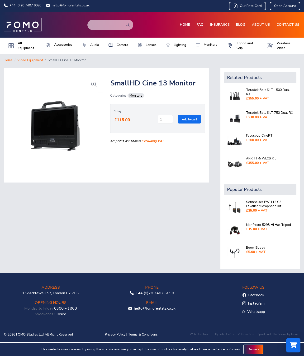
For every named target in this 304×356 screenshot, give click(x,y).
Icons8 (295, 334)
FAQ (200, 24)
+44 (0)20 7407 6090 (25, 5)
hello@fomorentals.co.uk (71, 5)
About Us (261, 24)
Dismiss (253, 349)
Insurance (219, 24)
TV (237, 334)
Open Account (285, 6)
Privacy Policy (115, 334)
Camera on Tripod (253, 334)
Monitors (135, 95)
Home (185, 24)
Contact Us (287, 24)
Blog (240, 24)
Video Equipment (30, 60)
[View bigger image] (55, 123)
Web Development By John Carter (212, 334)
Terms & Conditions (143, 334)
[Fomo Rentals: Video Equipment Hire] (23, 25)
